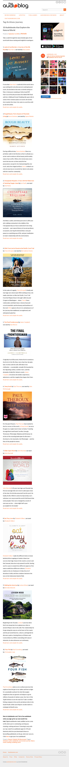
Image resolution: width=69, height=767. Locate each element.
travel (4, 742)
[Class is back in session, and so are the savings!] (62, 64)
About (62, 15)
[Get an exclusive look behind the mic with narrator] (45, 64)
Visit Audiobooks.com (12, 18)
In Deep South (24, 426)
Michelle (24, 34)
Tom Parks (8, 186)
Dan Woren (13, 324)
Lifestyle (22, 15)
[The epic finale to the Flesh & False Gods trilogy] (45, 73)
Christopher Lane (10, 652)
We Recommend (10, 15)
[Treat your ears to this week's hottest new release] (53, 64)
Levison (20, 622)
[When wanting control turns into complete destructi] (45, 81)
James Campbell (25, 322)
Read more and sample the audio (12, 107)
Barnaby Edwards (10, 587)
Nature (32, 740)
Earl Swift (23, 183)
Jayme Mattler (29, 116)
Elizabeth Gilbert (20, 518)
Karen (24, 166)
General (10, 739)
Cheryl (24, 300)
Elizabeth (28, 568)
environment (22, 740)
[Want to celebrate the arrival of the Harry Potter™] (53, 90)
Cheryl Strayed (9, 251)
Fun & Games (33, 15)
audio (10, 740)
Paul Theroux (17, 386)
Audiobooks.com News (48, 15)
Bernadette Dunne (27, 251)
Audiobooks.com (13, 752)
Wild (9, 308)
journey (28, 740)
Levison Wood (23, 585)
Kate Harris (11, 49)
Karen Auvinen (12, 116)
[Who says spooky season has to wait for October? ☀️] (62, 90)
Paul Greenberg (17, 649)
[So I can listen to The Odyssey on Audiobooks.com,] (62, 73)
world (19, 742)
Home (4, 752)
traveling (8, 742)
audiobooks (15, 740)
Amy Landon (26, 49)
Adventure (5, 740)
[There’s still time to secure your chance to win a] (53, 81)
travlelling (14, 742)
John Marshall (21, 450)
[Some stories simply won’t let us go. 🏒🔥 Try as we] (45, 90)
